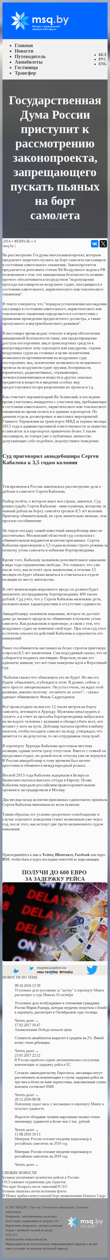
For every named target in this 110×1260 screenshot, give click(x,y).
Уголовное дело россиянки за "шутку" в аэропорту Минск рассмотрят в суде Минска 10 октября (59, 992)
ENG (103, 64)
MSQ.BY (11, 1234)
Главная (24, 45)
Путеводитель (30, 56)
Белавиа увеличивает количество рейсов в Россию (40, 1177)
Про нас (35, 1207)
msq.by (8, 246)
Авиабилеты (29, 62)
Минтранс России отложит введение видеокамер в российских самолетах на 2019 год (53, 1141)
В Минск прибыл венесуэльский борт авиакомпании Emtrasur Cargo (54, 1196)
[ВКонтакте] (94, 243)
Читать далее (27, 1020)
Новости (24, 51)
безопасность (63, 229)
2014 (6, 241)
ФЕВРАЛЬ (22, 241)
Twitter (47, 855)
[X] (103, 243)
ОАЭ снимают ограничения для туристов (34, 1182)
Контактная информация (59, 1207)
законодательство (38, 229)
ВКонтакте (64, 855)
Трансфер (25, 73)
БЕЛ (102, 55)
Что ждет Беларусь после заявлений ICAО (34, 1186)
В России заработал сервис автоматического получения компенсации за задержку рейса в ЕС (57, 1062)
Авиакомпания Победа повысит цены (43, 1030)
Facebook (82, 855)
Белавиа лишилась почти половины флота (34, 1191)
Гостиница (26, 67)
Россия (80, 229)
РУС (102, 59)
